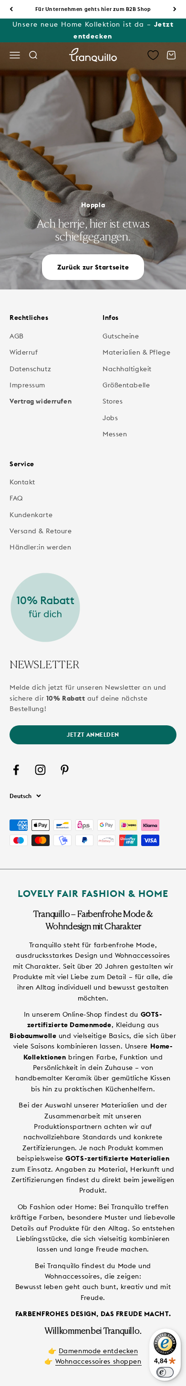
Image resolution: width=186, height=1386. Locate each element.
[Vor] (174, 9)
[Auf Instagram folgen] (40, 769)
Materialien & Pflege (136, 352)
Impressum (27, 385)
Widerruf (24, 352)
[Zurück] (11, 9)
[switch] (165, 1372)
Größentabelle (126, 385)
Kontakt (22, 482)
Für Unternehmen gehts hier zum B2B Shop (93, 9)
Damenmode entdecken (98, 1351)
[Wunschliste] (153, 55)
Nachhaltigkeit (127, 369)
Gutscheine (121, 336)
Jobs (110, 418)
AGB (17, 336)
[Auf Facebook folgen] (16, 769)
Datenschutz (30, 369)
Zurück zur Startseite (93, 267)
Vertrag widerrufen (41, 401)
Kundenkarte (31, 514)
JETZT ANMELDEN (93, 734)
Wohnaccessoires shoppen (98, 1361)
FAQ (16, 498)
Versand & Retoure (41, 531)
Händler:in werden (41, 547)
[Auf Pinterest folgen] (64, 769)
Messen (115, 434)
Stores (113, 401)
